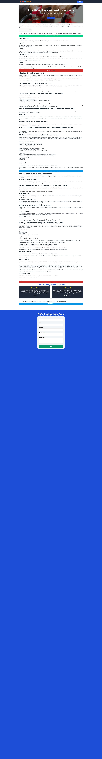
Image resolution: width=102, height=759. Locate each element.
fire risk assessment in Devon (25, 137)
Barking (20, 280)
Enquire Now (51, 307)
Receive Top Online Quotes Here (51, 282)
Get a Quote (51, 17)
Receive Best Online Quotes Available (51, 35)
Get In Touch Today (51, 70)
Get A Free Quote (51, 303)
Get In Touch (80, 1)
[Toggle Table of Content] (29, 30)
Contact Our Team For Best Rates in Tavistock (51, 171)
